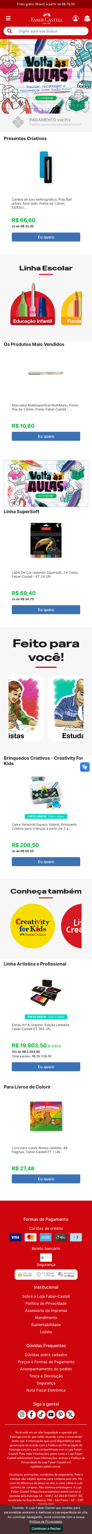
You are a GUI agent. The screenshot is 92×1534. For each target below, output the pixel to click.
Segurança (46, 1383)
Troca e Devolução (46, 1376)
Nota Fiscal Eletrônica (46, 1390)
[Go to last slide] (5, 197)
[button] (10, 31)
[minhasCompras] (87, 18)
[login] (76, 18)
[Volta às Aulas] (46, 76)
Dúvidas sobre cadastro (46, 1354)
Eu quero (46, 237)
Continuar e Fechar (46, 1528)
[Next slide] (87, 197)
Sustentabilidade (46, 1324)
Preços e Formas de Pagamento (46, 1361)
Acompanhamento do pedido (46, 1368)
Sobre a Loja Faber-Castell (46, 1296)
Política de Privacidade (46, 1303)
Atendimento (46, 1317)
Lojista (46, 1331)
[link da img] (47, 18)
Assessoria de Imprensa (46, 1310)
